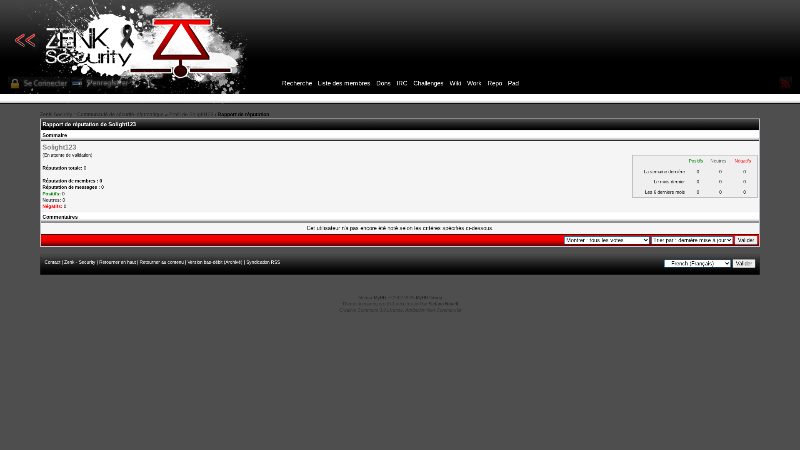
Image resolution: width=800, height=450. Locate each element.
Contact (52, 262)
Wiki (455, 83)
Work (474, 83)
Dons (383, 83)
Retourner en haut (117, 262)
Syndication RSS (263, 262)
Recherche (297, 83)
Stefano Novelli (443, 303)
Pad (513, 83)
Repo (495, 83)
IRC (402, 83)
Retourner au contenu (162, 262)
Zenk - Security (79, 262)
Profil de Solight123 (191, 115)
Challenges (428, 83)
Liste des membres (344, 83)
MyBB (380, 297)
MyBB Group (429, 297)
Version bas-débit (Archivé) (215, 262)
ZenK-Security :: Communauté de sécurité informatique (102, 115)
